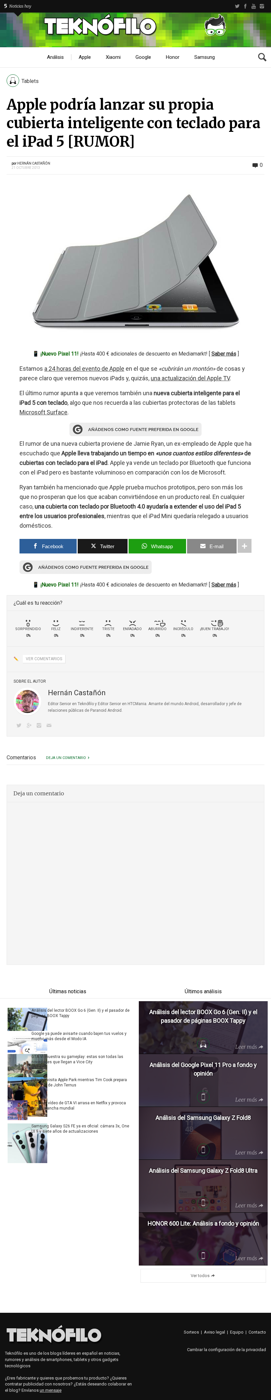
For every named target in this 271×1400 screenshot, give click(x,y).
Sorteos (191, 1332)
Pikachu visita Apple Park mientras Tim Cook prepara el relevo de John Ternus (79, 1082)
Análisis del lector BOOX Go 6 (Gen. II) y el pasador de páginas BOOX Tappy (80, 1013)
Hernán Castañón (33, 163)
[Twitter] (237, 6)
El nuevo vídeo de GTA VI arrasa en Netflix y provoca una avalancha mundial (78, 1106)
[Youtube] (254, 6)
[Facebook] (245, 6)
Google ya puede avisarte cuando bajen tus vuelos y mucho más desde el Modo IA (79, 1036)
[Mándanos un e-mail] (50, 726)
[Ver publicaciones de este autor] (27, 701)
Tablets (30, 81)
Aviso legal (214, 1332)
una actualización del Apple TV (190, 378)
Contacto (257, 1332)
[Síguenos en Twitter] (20, 726)
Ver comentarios (44, 659)
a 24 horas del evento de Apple (84, 368)
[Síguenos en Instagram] (40, 726)
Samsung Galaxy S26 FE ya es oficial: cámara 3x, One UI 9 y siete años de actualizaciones (80, 1129)
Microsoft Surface (43, 412)
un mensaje (50, 1390)
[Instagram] (262, 6)
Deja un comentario (66, 758)
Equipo (237, 1332)
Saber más (224, 354)
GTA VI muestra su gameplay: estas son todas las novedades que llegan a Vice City (77, 1059)
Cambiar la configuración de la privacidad (226, 1349)
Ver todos (200, 1275)
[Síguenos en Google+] (30, 726)
